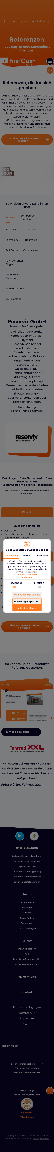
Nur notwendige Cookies (27, 594)
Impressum (27, 577)
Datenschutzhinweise (27, 574)
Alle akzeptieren (27, 608)
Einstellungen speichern (27, 601)
